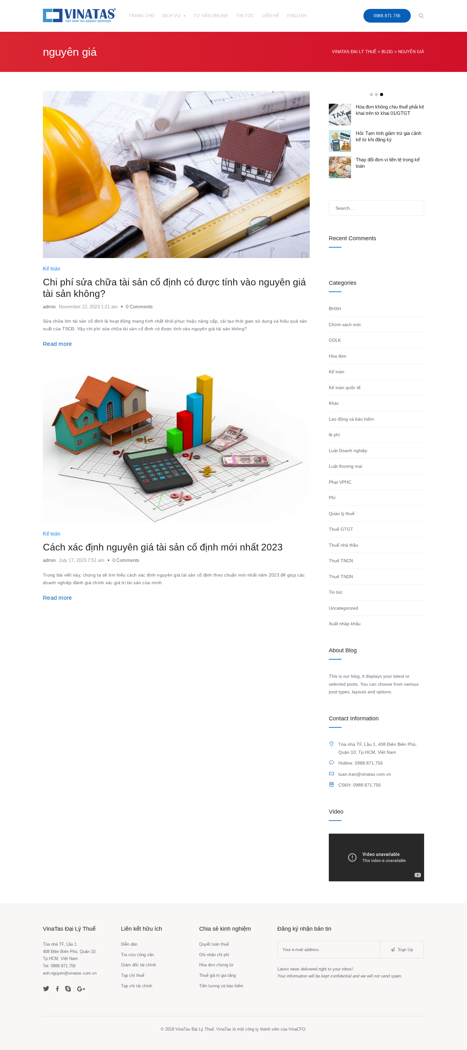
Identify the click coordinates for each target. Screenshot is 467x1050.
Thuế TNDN (341, 576)
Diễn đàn (129, 944)
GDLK (335, 340)
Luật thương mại (345, 466)
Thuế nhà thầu (343, 545)
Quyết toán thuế (214, 944)
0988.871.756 (387, 15)
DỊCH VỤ (171, 15)
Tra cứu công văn (137, 954)
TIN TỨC (245, 15)
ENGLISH (297, 15)
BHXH (335, 308)
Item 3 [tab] (381, 94)
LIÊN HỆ (271, 15)
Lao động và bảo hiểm (351, 419)
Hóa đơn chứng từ (216, 964)
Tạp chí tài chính (136, 986)
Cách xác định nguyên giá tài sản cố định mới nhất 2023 (163, 547)
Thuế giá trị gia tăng (217, 975)
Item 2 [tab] (376, 94)
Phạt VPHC (340, 482)
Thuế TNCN (341, 560)
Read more (57, 344)
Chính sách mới (345, 324)
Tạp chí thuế (132, 975)
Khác (334, 403)
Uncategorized (343, 608)
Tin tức (335, 592)
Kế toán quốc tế (345, 387)
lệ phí (334, 434)
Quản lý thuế (342, 513)
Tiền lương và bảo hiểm (221, 986)
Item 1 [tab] (371, 94)
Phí (332, 497)
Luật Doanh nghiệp (348, 450)
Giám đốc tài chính (138, 964)
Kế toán (51, 268)
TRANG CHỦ (141, 15)
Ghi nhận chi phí (214, 954)
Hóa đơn (337, 356)
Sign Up (404, 949)
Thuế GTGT (341, 529)
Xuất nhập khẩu (345, 623)
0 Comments (139, 306)
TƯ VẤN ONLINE (210, 15)
